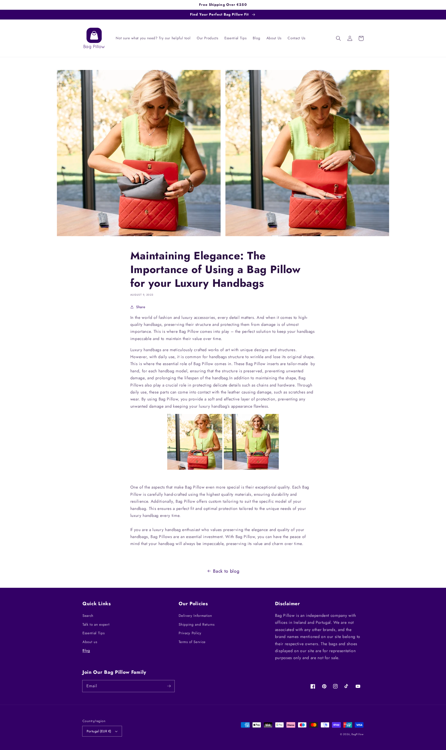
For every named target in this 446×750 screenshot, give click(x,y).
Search (87, 615)
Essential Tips (93, 633)
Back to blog (226, 571)
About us (89, 641)
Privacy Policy (190, 633)
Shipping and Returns (196, 624)
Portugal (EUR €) (99, 731)
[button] (338, 38)
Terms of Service (192, 641)
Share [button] (140, 307)
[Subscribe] (168, 685)
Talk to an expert (95, 624)
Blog (86, 650)
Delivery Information (195, 615)
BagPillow (357, 734)
